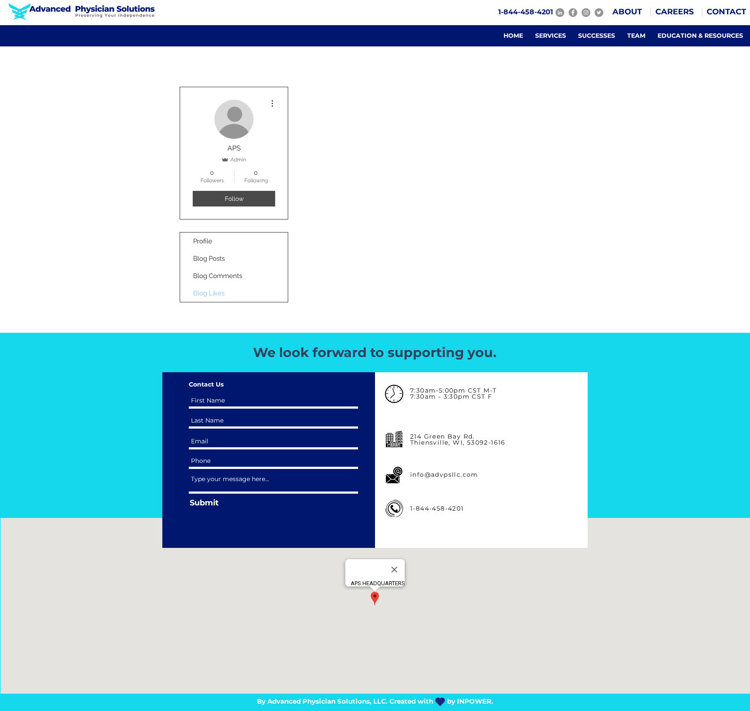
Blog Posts (209, 258)
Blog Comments (217, 276)
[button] (627, 12)
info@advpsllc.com (444, 474)
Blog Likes (208, 293)
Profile (202, 241)
